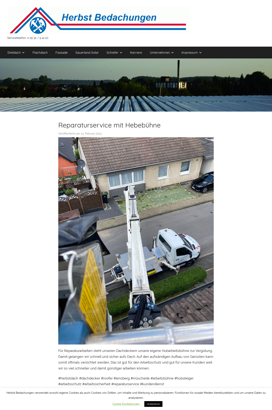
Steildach (14, 52)
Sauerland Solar (87, 52)
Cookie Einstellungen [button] (126, 404)
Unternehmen (160, 52)
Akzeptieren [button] (153, 404)
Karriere (136, 52)
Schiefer (112, 52)
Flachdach (40, 52)
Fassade (62, 52)
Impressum (190, 52)
